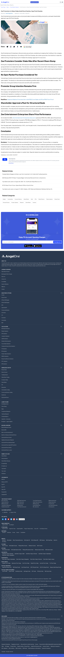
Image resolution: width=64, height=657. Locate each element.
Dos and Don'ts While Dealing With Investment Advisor (50, 644)
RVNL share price (20, 503)
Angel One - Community (6, 419)
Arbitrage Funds (27, 571)
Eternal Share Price (36, 505)
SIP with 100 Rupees (5, 300)
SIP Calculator (4, 333)
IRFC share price (5, 500)
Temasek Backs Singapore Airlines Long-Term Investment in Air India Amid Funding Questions (24, 174)
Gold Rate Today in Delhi (20, 553)
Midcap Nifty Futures (22, 545)
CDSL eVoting (11, 648)
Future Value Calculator (6, 343)
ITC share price (51, 503)
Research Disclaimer (6, 644)
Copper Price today (6, 563)
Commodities (10, 199)
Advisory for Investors (55, 646)
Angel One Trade (12, 528)
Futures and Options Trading (7, 392)
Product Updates (14, 202)
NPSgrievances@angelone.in (7, 634)
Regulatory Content (15, 644)
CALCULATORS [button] (5, 326)
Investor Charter (46, 646)
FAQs (3, 646)
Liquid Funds (11, 571)
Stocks (3, 295)
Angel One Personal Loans (36, 646)
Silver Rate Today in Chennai (36, 559)
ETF (2, 315)
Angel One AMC (5, 524)
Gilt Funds (34, 571)
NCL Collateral (4, 648)
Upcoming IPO (4, 307)
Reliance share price (52, 500)
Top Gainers (4, 468)
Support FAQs (13, 512)
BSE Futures (39, 545)
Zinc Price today (25, 563)
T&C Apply (7, 646)
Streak (13, 532)
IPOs (36, 199)
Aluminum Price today (16, 563)
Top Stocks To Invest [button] (7, 499)
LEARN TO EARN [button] (5, 401)
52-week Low (4, 465)
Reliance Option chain (39, 549)
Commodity (4, 320)
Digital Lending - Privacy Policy (23, 646)
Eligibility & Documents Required (8, 439)
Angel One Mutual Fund (6, 567)
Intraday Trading (5, 379)
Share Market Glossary (6, 460)
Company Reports (5, 416)
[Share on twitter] (14, 46)
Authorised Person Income (7, 437)
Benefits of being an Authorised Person (9, 434)
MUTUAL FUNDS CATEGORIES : (8, 569)
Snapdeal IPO (4, 494)
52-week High (4, 463)
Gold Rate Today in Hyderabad (45, 553)
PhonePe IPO (4, 492)
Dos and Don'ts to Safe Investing (27, 644)
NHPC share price (20, 502)
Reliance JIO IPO (5, 481)
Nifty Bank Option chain (16, 549)
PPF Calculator (4, 361)
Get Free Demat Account (32, 655)
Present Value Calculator (6, 353)
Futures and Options (5, 310)
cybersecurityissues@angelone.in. (37, 635)
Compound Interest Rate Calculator (8, 346)
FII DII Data (4, 473)
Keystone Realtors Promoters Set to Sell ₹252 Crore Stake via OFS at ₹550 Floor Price (30, 99)
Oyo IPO (3, 484)
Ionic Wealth (11, 524)
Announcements (5, 458)
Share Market (28, 202)
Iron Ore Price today (44, 563)
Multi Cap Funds (48, 571)
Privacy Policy (24, 639)
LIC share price (51, 506)
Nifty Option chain (6, 549)
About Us (3, 276)
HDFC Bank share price (21, 500)
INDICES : (4, 538)
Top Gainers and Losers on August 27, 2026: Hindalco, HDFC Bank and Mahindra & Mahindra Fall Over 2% (27, 189)
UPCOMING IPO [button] (5, 477)
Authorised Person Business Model (8, 442)
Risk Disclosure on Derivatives (34, 648)
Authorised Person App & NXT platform (9, 444)
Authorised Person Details (6, 447)
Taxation (34, 202)
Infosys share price (52, 502)
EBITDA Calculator (5, 356)
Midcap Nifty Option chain (28, 549)
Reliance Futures (32, 545)
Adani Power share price (37, 502)
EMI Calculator (4, 363)
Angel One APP (5, 528)
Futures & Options (18, 199)
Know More (11, 163)
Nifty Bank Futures (13, 545)
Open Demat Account (34, 2)
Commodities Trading (6, 389)
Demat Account (4, 372)
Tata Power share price (21, 506)
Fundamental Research (6, 411)
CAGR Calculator (5, 338)
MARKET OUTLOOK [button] (6, 453)
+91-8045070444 (22, 635)
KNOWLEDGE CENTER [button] (6, 367)
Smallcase (9, 532)
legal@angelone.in (34, 637)
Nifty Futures (5, 545)
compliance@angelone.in (19, 632)
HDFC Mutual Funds (34, 567)
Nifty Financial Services (18, 540)
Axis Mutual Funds (25, 567)
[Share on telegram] (7, 46)
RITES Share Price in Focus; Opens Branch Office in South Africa (17, 185)
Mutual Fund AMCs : (6, 565)
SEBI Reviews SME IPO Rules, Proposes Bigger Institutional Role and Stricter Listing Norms (24, 178)
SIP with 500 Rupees (5, 302)
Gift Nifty (4, 541)
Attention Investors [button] (7, 577)
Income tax (4, 394)
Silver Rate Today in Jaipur (48, 559)
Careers (3, 289)
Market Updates (49, 199)
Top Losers (4, 471)
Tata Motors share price (6, 505)
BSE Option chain (49, 549)
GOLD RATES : (5, 552)
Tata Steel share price (37, 500)
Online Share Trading (5, 377)
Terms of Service (32, 639)
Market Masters (41, 199)
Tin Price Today (53, 563)
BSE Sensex (42, 540)
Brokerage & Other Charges (7, 274)
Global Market (26, 199)
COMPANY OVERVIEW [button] (6, 269)
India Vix (55, 540)
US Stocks (4, 312)
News (3, 408)
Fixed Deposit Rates (43, 528)
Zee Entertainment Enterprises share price (24, 117)
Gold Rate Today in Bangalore (8, 555)
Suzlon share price (5, 502)
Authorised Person (5, 397)
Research (22, 202)
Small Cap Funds (18, 571)
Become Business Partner (6, 427)
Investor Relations (5, 284)
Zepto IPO (3, 489)
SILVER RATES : (5, 557)
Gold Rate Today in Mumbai (7, 553)
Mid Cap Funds (40, 571)
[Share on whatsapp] (10, 46)
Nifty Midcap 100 (34, 540)
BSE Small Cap (49, 540)
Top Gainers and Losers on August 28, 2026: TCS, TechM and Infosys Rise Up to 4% (22, 181)
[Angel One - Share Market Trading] (5, 2)
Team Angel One (9, 13)
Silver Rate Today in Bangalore (22, 559)
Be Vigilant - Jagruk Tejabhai (7, 421)
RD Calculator (4, 351)
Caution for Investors (46, 648)
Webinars (3, 286)
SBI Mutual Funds (16, 567)
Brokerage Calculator (6, 328)
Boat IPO (3, 486)
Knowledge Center (5, 403)
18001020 (5, 512)
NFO (2, 305)
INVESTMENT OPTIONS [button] (6, 293)
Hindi (32, 199)
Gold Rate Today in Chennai (31, 553)
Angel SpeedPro (20, 528)
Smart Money (4, 406)
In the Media (4, 281)
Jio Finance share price (53, 505)
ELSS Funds (4, 571)
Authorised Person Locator (7, 450)
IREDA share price (5, 503)
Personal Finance (6, 202)
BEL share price (36, 506)
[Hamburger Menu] (62, 2)
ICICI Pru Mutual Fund (44, 567)
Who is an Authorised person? (7, 432)
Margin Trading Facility (28, 528)
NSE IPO (3, 479)
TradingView (22, 532)
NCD (2, 322)
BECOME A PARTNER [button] (6, 425)
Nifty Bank (9, 540)
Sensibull (4, 532)
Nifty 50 (4, 540)
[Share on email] (21, 46)
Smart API (36, 528)
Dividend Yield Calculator (6, 341)
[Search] (60, 2)
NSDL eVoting (18, 648)
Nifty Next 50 (27, 540)
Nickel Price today (34, 563)
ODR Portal (25, 648)
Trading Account (5, 374)
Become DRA (4, 429)
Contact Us (4, 279)
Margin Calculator (5, 331)
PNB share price (36, 503)
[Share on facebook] (17, 46)
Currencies (4, 317)
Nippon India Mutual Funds (55, 567)
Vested (17, 532)
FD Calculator (4, 348)
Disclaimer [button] (4, 616)
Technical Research (5, 413)
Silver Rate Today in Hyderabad (8, 559)
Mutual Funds (57, 199)
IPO (2, 384)
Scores (36, 644)
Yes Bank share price (5, 506)
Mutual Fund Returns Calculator (7, 358)
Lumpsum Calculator (5, 336)
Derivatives (4, 387)
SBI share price (20, 505)
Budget (4, 199)
